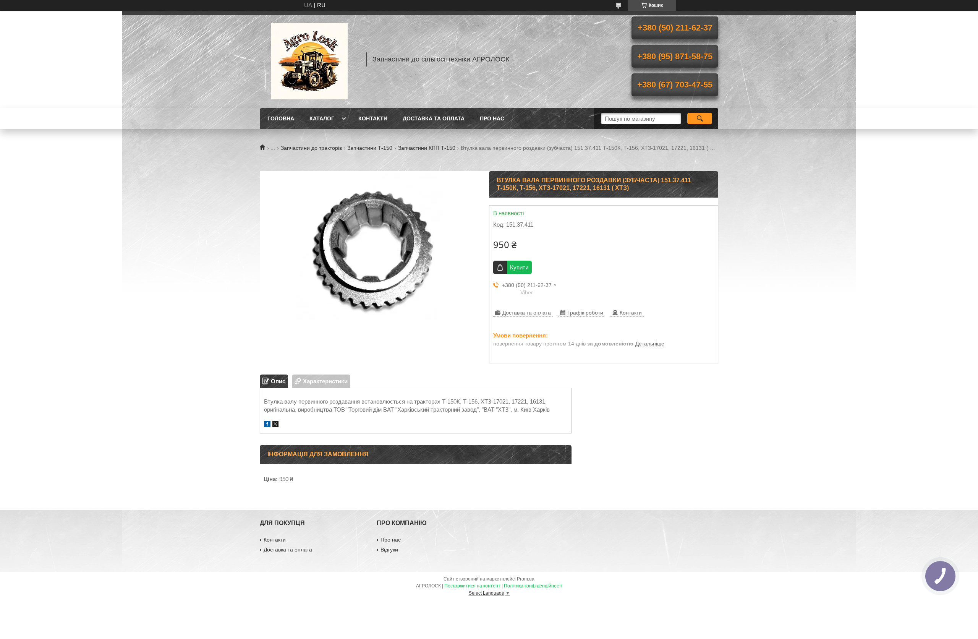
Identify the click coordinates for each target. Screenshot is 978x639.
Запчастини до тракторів (311, 148)
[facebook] (267, 425)
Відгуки (389, 550)
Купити (519, 267)
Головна (280, 118)
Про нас (492, 118)
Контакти (372, 118)
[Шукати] (699, 118)
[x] (275, 425)
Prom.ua (525, 579)
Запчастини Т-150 (369, 148)
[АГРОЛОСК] (309, 59)
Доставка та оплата (434, 118)
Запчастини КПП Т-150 (426, 148)
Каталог (321, 118)
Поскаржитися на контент (472, 586)
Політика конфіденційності (533, 586)
